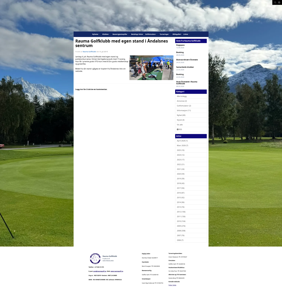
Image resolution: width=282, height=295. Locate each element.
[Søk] (275, 2)
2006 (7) (180, 240)
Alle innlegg (182, 96)
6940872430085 (101, 280)
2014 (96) (180, 202)
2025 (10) (180, 150)
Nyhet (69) (181, 115)
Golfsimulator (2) (184, 105)
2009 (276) (181, 226)
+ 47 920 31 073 (99, 267)
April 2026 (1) (182, 141)
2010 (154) (181, 221)
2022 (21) (180, 164)
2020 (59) (180, 174)
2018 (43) (180, 183)
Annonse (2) (182, 101)
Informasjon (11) (184, 110)
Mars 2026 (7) (182, 145)
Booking (180, 52)
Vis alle (180, 124)
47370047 (184, 257)
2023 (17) (180, 159)
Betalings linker (137, 34)
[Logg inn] (279, 2)
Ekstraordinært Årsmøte (187, 59)
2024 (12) (180, 155)
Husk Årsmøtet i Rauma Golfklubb (186, 82)
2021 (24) (180, 169)
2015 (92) (180, 197)
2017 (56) (180, 188)
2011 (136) (181, 216)
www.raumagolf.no (117, 271)
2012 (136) (181, 212)
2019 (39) (180, 178)
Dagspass (180, 45)
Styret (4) (180, 120)
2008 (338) (181, 230)
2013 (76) (180, 207)
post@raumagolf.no (99, 271)
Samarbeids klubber (185, 67)
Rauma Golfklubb (89, 51)
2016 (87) (180, 193)
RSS (180, 129)
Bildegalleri (177, 34)
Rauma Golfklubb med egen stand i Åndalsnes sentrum (121, 43)
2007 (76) (180, 235)
